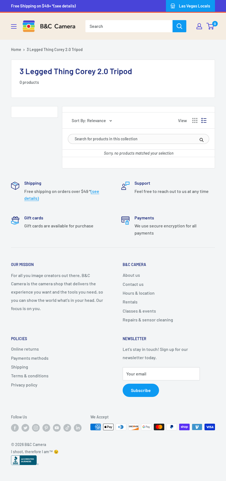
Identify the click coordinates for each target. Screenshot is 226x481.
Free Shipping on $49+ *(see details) (43, 5)
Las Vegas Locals (194, 5)
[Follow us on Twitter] (25, 427)
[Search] (179, 26)
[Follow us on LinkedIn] (78, 427)
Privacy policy (24, 384)
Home (16, 49)
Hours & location (139, 292)
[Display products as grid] (194, 120)
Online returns (25, 348)
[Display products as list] (203, 120)
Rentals (130, 301)
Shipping (19, 366)
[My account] (199, 26)
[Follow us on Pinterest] (46, 427)
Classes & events (139, 310)
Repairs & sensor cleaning (148, 319)
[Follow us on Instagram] (36, 427)
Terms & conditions (30, 375)
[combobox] (129, 26)
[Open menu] (14, 26)
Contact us (133, 284)
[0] (210, 26)
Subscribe (141, 390)
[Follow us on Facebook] (15, 427)
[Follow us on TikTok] (67, 427)
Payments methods (30, 358)
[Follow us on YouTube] (57, 427)
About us (131, 275)
